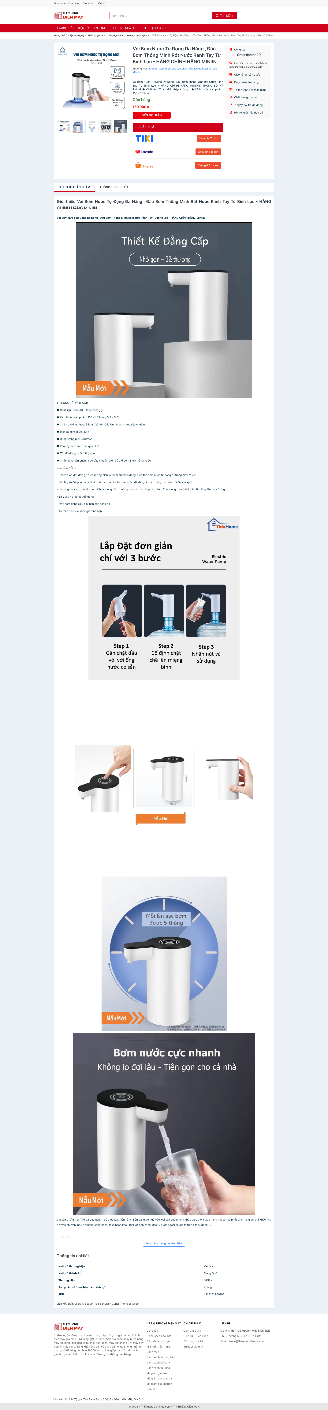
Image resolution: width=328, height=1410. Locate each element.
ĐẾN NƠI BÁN (152, 115)
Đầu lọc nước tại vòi (138, 35)
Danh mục (74, 3)
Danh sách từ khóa (158, 1367)
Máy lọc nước (116, 35)
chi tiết (114, 187)
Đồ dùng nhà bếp (124, 28)
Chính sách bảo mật (159, 1335)
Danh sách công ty (158, 1362)
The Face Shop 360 (95, 1399)
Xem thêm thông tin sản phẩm (164, 1243)
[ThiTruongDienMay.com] (68, 15)
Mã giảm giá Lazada (159, 1378)
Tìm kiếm (226, 15)
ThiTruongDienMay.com (155, 1406)
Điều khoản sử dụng (159, 1341)
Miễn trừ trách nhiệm (159, 1346)
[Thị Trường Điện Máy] (73, 1326)
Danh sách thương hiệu (161, 1357)
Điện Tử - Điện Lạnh (92, 28)
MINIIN (153, 68)
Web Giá (127, 1399)
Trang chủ (60, 3)
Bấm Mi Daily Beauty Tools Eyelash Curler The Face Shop (103, 1303)
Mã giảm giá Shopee (159, 1383)
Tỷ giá (78, 1399)
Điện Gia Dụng (76, 35)
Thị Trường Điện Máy (186, 1406)
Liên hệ (101, 3)
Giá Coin (139, 1399)
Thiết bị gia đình (154, 28)
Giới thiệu (88, 3)
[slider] (63, 126)
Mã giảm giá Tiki (157, 1373)
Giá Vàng (115, 1399)
